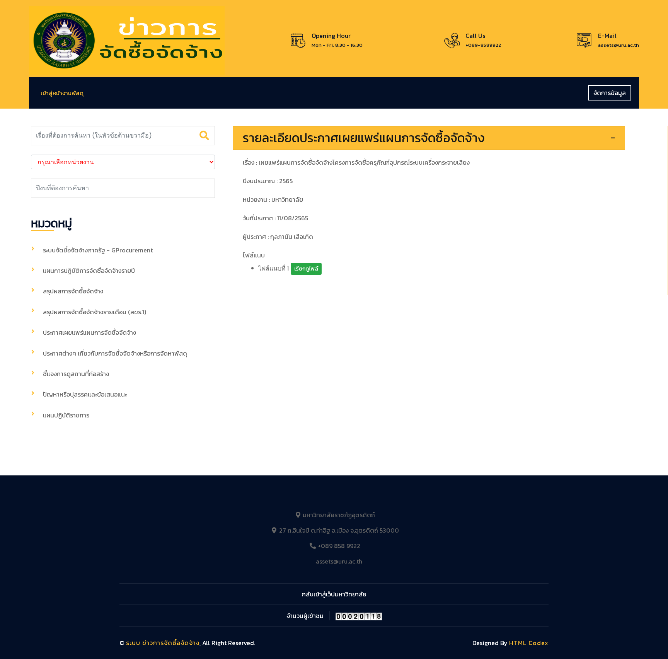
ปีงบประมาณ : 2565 (268, 181)
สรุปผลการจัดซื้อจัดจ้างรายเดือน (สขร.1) (94, 312)
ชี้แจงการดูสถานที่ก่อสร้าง (76, 373)
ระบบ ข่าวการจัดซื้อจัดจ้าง (162, 642)
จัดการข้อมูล (609, 92)
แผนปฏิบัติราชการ (66, 415)
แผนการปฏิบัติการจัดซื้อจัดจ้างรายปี (89, 270)
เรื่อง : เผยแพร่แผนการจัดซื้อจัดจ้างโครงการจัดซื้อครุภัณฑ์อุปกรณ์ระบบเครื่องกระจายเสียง (356, 162)
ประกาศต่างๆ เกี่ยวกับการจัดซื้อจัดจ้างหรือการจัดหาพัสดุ (115, 353)
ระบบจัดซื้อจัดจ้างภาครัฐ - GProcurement (98, 250)
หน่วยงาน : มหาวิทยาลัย (273, 199)
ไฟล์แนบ (254, 255)
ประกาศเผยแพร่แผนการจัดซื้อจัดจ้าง (89, 332)
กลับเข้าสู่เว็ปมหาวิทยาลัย (334, 594)
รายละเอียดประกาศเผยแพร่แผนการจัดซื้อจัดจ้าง (364, 138)
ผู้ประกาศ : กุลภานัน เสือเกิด (278, 236)
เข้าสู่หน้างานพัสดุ (62, 93)
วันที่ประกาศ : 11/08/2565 (275, 218)
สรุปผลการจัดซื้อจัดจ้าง (73, 291)
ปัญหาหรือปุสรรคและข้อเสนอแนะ (85, 394)
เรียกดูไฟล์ (306, 269)
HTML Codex (529, 642)
